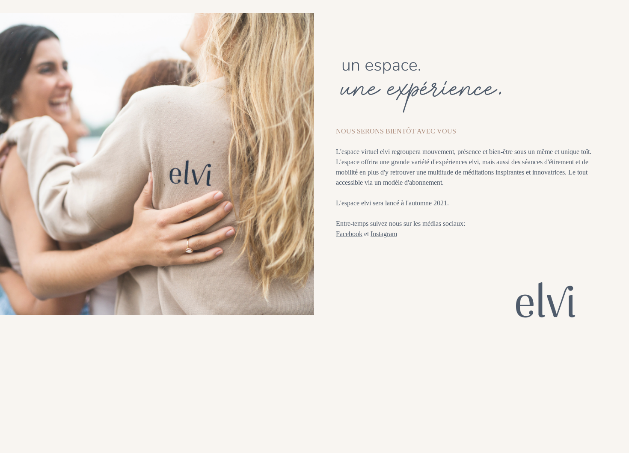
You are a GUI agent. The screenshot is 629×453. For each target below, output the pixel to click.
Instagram (384, 233)
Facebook (349, 233)
